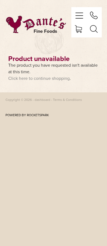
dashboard (42, 99)
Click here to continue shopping (39, 78)
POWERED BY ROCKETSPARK (27, 115)
